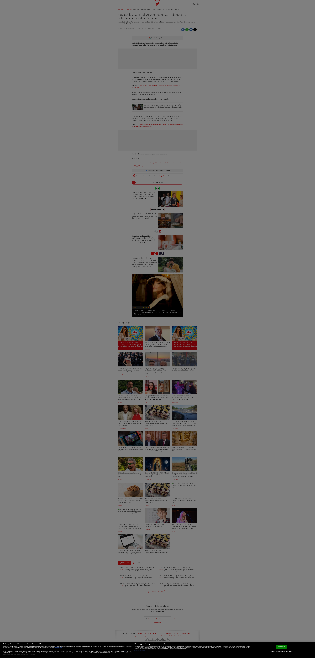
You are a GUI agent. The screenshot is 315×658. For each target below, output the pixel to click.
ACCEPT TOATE (281, 647)
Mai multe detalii (58, 647)
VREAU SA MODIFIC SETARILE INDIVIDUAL (281, 651)
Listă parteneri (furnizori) (139, 650)
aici (125, 651)
